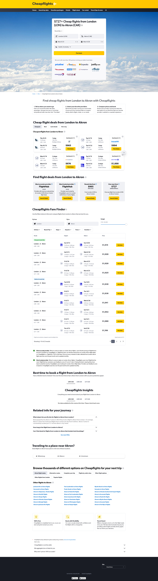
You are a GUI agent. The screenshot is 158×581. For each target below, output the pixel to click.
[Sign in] (106, 10)
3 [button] (120, 341)
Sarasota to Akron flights (102, 489)
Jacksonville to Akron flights (41, 486)
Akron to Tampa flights (40, 497)
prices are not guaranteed (69, 539)
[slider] (126, 224)
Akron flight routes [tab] (40, 473)
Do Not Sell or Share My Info (73, 573)
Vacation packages (57, 10)
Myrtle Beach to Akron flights (103, 486)
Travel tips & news (97, 10)
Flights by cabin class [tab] (85, 473)
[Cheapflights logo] (42, 4)
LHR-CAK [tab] (79, 382)
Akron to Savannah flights (102, 494)
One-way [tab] (64, 126)
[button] (65, 42)
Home (34, 10)
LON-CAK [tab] (71, 382)
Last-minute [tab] (53, 126)
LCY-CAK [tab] (87, 382)
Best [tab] (45, 126)
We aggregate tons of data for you (44, 548)
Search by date (44, 10)
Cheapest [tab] (37, 126)
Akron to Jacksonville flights (72, 497)
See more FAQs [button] (65, 435)
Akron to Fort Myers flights (102, 504)
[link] (44, 198)
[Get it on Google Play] (75, 578)
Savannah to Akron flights (41, 489)
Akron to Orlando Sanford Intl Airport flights (107, 491)
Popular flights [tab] (58, 477)
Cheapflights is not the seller (43, 545)
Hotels (68, 10)
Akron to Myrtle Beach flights (103, 499)
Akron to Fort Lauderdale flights (73, 494)
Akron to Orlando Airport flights (42, 499)
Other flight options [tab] (101, 473)
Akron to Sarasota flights (102, 502)
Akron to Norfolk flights (40, 494)
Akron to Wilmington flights (72, 502)
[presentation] (82, 25)
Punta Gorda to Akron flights (72, 489)
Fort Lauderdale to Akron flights (73, 486)
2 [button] (116, 341)
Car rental (85, 10)
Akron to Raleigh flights (40, 502)
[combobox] (58, 31)
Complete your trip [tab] (69, 473)
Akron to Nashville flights (71, 491)
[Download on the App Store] (82, 578)
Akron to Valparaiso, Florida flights (43, 491)
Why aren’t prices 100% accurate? (44, 551)
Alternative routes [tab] (54, 473)
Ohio (38, 94)
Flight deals (76, 10)
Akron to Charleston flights (72, 499)
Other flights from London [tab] (42, 477)
